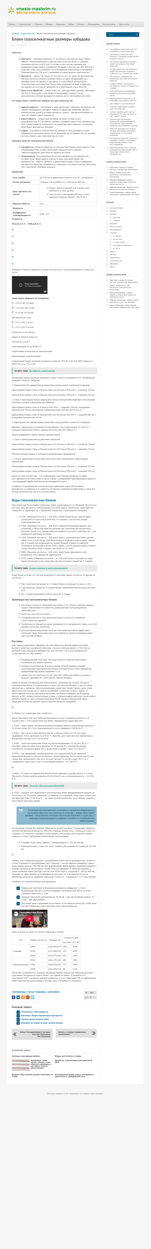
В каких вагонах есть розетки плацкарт (124, 188)
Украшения (60, 24)
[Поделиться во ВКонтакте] (18, 997)
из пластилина (119, 242)
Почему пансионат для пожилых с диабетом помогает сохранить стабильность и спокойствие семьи (124, 71)
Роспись (81, 24)
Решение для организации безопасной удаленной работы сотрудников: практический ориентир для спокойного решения (124, 122)
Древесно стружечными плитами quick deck (73, 1061)
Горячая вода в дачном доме (35, 1019)
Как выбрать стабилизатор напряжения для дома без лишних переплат (123, 78)
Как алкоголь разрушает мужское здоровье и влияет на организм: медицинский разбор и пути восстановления (123, 141)
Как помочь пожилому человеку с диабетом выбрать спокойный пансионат (123, 64)
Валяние (113, 211)
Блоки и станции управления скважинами (72, 1033)
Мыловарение (93, 24)
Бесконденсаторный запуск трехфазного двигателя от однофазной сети (74, 1075)
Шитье (71, 24)
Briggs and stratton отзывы (68, 1056)
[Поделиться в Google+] (27, 997)
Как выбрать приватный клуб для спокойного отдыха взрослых (123, 50)
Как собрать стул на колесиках (122, 103)
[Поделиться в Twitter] (32, 997)
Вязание (49, 24)
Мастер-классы (109, 24)
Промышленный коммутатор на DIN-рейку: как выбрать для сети (123, 99)
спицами (116, 220)
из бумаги (117, 236)
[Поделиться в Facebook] (13, 997)
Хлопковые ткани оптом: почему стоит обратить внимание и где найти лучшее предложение (41, 1064)
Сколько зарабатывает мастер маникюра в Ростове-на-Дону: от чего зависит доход (123, 114)
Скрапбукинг (115, 257)
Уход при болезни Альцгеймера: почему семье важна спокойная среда (123, 93)
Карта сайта (124, 24)
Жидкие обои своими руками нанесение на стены (32, 1075)
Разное (112, 251)
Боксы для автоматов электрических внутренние (120, 174)
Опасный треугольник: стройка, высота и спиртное (122, 107)
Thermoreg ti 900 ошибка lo (34, 1011)
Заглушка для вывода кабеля (26, 1056)
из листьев (117, 239)
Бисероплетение (116, 208)
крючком (116, 217)
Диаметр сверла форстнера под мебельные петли (123, 183)
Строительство (25, 24)
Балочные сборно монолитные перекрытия (41, 1015)
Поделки (38, 24)
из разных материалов (122, 245)
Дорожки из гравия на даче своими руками (42, 1022)
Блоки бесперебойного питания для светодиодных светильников (35, 1034)
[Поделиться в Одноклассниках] (23, 997)
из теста (116, 248)
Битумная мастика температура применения (123, 168)
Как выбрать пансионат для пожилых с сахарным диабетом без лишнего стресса (124, 56)
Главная (12, 24)
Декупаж (113, 223)
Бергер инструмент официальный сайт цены (124, 193)
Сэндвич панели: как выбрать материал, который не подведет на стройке (124, 86)
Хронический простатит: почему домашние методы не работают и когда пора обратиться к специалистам (124, 150)
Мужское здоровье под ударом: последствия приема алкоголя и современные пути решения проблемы (123, 131)
